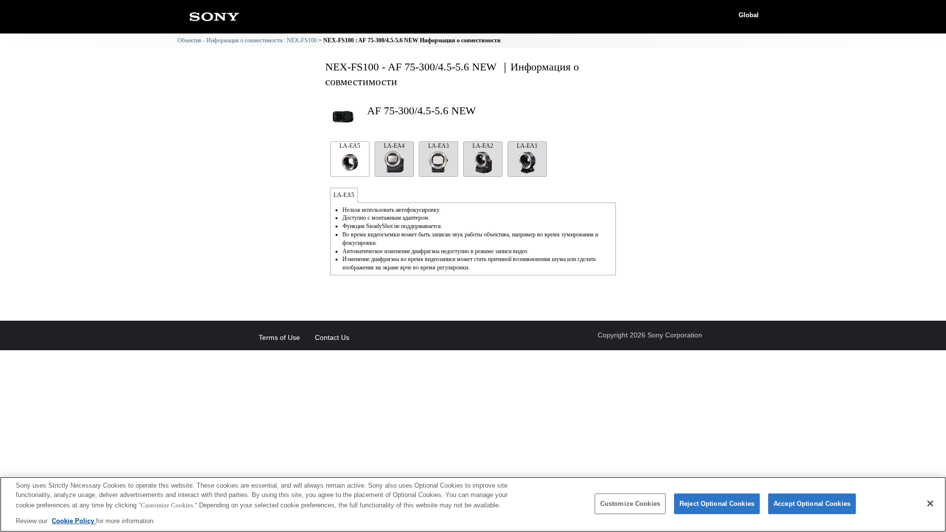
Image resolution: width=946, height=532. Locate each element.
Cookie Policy (74, 520)
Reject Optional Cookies (716, 503)
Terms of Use (279, 337)
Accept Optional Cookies (812, 503)
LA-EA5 (349, 145)
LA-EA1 (527, 145)
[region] (473, 504)
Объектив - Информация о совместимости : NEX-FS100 (247, 40)
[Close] (930, 503)
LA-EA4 (394, 145)
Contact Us (332, 337)
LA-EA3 (438, 145)
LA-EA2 (483, 145)
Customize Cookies (630, 503)
